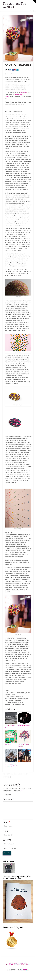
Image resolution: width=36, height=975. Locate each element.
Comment (8, 799)
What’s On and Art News (24, 725)
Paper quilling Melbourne (22, 773)
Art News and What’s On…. (10, 726)
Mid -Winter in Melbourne (24, 763)
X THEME (25, 970)
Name (6, 822)
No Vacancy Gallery (8, 773)
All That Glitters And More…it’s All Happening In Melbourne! (11, 764)
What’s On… (8, 744)
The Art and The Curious (14, 5)
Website (7, 840)
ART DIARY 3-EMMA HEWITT (23, 745)
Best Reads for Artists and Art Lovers (18, 964)
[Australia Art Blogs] (12, 940)
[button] (32, 11)
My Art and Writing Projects (18, 963)
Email (6, 831)
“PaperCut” (23, 92)
